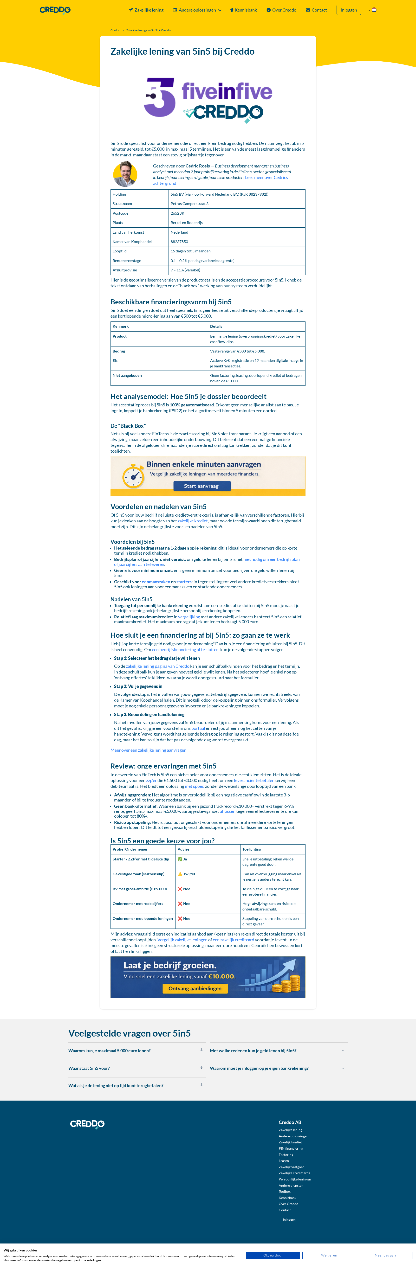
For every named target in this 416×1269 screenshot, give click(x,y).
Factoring (286, 1155)
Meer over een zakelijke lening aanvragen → (151, 750)
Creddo (115, 30)
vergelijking (189, 616)
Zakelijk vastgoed (292, 1167)
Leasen (284, 1161)
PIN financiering (291, 1148)
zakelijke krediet (193, 520)
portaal (198, 728)
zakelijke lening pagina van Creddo (157, 666)
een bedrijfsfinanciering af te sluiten (185, 649)
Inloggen (349, 10)
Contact (319, 10)
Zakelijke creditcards (294, 1173)
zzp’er (151, 780)
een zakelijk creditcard (233, 939)
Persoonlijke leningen (295, 1179)
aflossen (227, 811)
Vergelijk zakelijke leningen (182, 939)
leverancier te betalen (254, 780)
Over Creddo (284, 10)
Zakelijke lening (149, 10)
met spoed (194, 786)
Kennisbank (246, 10)
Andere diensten (291, 1185)
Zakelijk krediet (290, 1142)
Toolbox (285, 1191)
